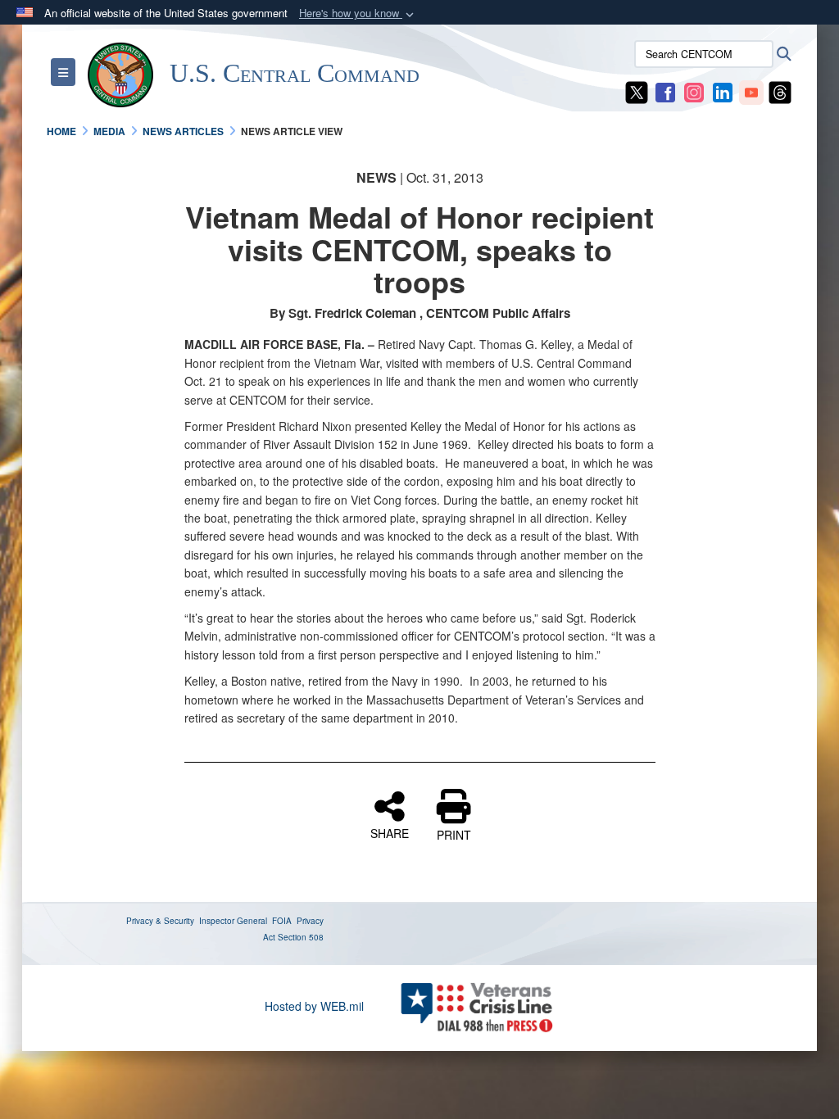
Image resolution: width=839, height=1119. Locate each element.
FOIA (282, 920)
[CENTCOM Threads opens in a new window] (780, 91)
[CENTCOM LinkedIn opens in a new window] (723, 91)
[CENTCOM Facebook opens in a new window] (665, 91)
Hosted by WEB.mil (314, 1006)
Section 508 (301, 937)
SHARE (389, 832)
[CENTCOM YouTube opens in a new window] (751, 91)
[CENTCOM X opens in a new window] (637, 91)
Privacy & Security (160, 920)
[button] (358, 13)
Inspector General (233, 920)
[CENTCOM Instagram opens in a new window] (694, 91)
